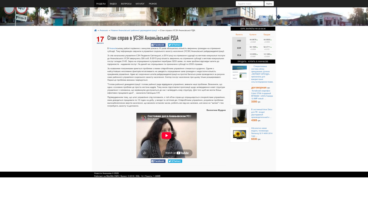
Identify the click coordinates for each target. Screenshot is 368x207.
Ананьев (104, 30)
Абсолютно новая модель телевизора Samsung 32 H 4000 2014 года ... (261, 132)
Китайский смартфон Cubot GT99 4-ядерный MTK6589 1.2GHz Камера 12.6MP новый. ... (262, 94)
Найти (269, 3)
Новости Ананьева (109, 14)
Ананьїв (113, 48)
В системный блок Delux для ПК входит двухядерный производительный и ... (261, 113)
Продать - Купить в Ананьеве (253, 61)
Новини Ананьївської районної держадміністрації (134, 30)
